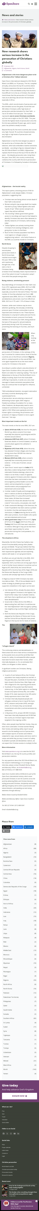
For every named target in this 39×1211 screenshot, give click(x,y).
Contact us (5, 1153)
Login (3, 1156)
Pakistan (6, 993)
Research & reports (7, 1175)
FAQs (3, 1144)
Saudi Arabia (7, 1010)
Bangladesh (7, 857)
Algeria (5, 853)
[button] (7, 827)
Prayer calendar (6, 1147)
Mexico (5, 946)
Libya (5, 933)
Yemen (5, 1074)
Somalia (6, 1014)
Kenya (5, 925)
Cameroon (7, 865)
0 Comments (8, 70)
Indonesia (6, 912)
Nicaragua (6, 972)
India (5, 908)
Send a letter (5, 1122)
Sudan (5, 1027)
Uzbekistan (7, 1052)
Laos (5, 929)
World (27, 68)
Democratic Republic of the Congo (15, 887)
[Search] (29, 4)
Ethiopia (6, 899)
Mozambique (7, 959)
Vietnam (6, 1057)
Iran (4, 916)
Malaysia (6, 938)
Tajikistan (6, 1035)
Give (3, 1114)
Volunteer (4, 1119)
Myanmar (6, 963)
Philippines (7, 1001)
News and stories (9, 20)
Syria (5, 1031)
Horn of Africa (8, 904)
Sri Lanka (6, 1023)
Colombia (6, 882)
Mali (4, 942)
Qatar (5, 1006)
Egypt (5, 891)
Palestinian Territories (11, 997)
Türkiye (6, 1048)
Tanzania (6, 1040)
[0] (32, 4)
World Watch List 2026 (8, 1166)
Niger (5, 976)
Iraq (4, 921)
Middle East (7, 950)
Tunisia (5, 1044)
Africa (5, 848)
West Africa (7, 1065)
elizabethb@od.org (24, 767)
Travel (3, 1117)
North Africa (7, 984)
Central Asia (7, 874)
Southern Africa (8, 1018)
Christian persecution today (9, 1169)
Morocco (6, 955)
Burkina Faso (7, 861)
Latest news (5, 1150)
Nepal (5, 967)
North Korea (21, 68)
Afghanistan (7, 68)
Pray (3, 1111)
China (5, 878)
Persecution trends (7, 1172)
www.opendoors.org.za (13, 751)
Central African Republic (11, 870)
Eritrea (5, 895)
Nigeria (14, 68)
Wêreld (5, 1061)
